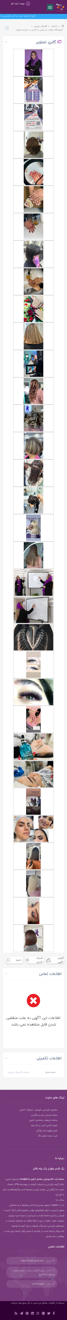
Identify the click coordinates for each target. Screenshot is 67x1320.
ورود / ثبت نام (17, 3)
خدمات (54, 26)
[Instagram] (37, 1314)
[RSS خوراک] (16, 1314)
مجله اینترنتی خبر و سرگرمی (44, 1115)
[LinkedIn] (32, 1314)
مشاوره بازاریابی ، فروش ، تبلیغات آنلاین (38, 1110)
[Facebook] (54, 1314)
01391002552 (38, 1284)
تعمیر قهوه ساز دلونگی (46, 1130)
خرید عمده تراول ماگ (47, 1136)
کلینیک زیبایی (40, 26)
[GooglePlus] (43, 1314)
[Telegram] (21, 1314)
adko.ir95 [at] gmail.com (32, 1261)
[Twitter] (48, 1314)
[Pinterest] (27, 1314)
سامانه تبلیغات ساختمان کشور (43, 1120)
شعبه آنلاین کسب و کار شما (44, 1125)
